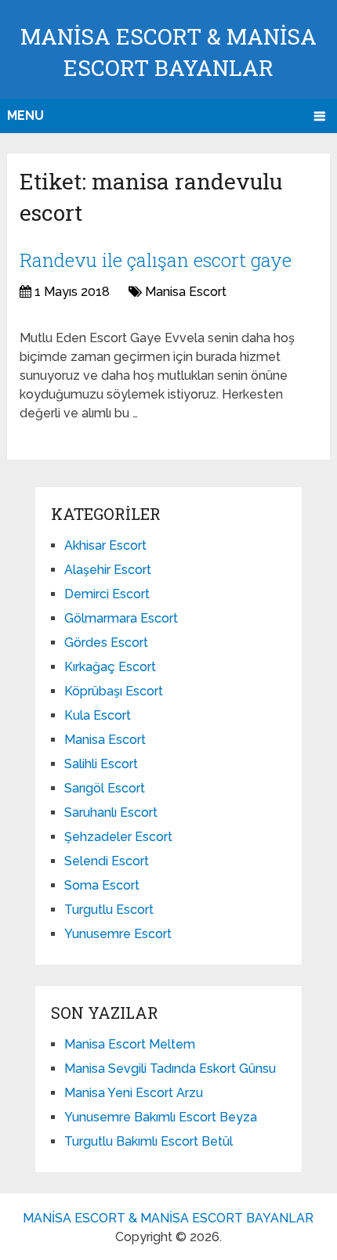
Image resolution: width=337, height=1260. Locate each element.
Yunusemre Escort (118, 933)
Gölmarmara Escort (121, 618)
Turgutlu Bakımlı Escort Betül (148, 1141)
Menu (25, 115)
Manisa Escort (185, 291)
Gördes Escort (106, 642)
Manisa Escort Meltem (129, 1044)
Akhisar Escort (105, 545)
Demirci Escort (107, 594)
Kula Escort (97, 715)
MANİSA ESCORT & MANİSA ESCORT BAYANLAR (168, 1218)
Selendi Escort (106, 861)
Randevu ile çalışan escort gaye (156, 260)
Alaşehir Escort (107, 569)
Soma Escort (102, 885)
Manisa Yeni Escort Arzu (133, 1092)
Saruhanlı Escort (111, 812)
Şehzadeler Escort (118, 836)
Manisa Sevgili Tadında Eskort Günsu (170, 1068)
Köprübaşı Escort (113, 691)
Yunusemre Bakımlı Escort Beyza (160, 1117)
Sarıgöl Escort (104, 788)
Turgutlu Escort (109, 909)
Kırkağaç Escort (110, 666)
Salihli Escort (101, 763)
